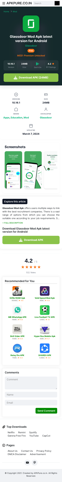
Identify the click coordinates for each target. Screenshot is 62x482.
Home (6, 11)
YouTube (34, 435)
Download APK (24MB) (33, 77)
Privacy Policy (43, 450)
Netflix (11, 432)
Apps (6, 117)
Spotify (33, 432)
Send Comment (46, 410)
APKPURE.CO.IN (19, 3)
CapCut (46, 435)
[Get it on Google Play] (37, 63)
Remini (22, 432)
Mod (15, 11)
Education (16, 117)
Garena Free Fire (17, 435)
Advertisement (38, 454)
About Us (12, 450)
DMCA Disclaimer (17, 454)
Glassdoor (31, 45)
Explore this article (15, 201)
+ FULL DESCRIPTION (12, 223)
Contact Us (27, 450)
